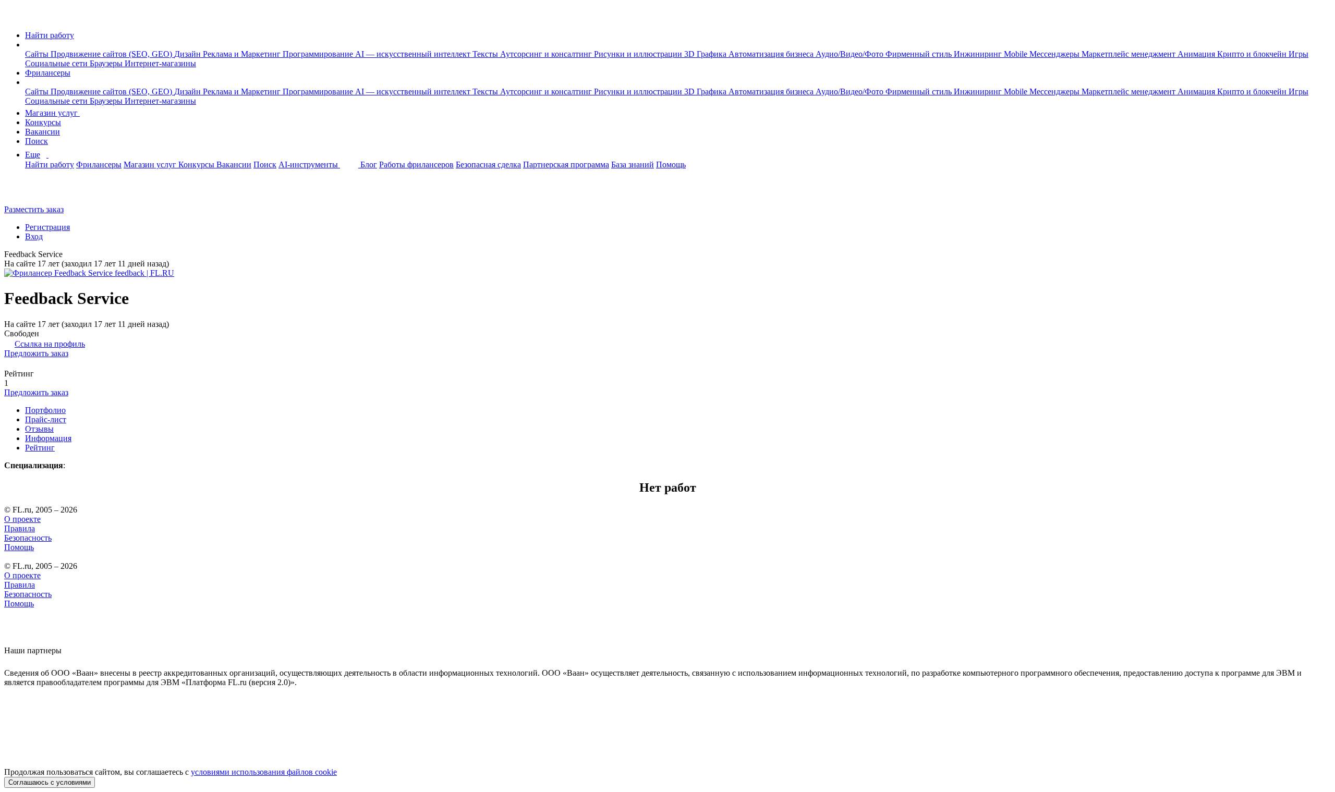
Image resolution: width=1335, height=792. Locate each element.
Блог (368, 164)
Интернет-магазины (160, 63)
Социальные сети (57, 63)
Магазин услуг (52, 112)
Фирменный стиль (919, 54)
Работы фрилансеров (416, 164)
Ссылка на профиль (50, 343)
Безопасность (28, 537)
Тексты (486, 54)
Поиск (36, 141)
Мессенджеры (1055, 54)
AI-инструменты (309, 164)
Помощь (671, 164)
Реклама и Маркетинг (243, 54)
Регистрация (47, 227)
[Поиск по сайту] (33, 191)
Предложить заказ (36, 353)
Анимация (1197, 54)
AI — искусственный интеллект (413, 54)
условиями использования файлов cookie (264, 771)
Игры (1298, 54)
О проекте (22, 519)
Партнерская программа (566, 164)
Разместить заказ (34, 209)
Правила (19, 528)
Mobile (1016, 54)
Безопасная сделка (488, 164)
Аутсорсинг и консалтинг (547, 54)
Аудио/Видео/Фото (850, 54)
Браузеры (107, 63)
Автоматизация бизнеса (772, 54)
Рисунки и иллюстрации (639, 54)
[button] (28, 44)
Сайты (38, 54)
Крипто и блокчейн (1253, 54)
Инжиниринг (979, 54)
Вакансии (42, 131)
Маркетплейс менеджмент (1130, 54)
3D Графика (706, 54)
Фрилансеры (47, 72)
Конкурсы (43, 122)
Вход (34, 236)
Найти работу (49, 35)
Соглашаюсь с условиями (49, 782)
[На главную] (13, 17)
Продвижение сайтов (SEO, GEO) (112, 54)
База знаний (632, 164)
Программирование (319, 54)
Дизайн (188, 54)
